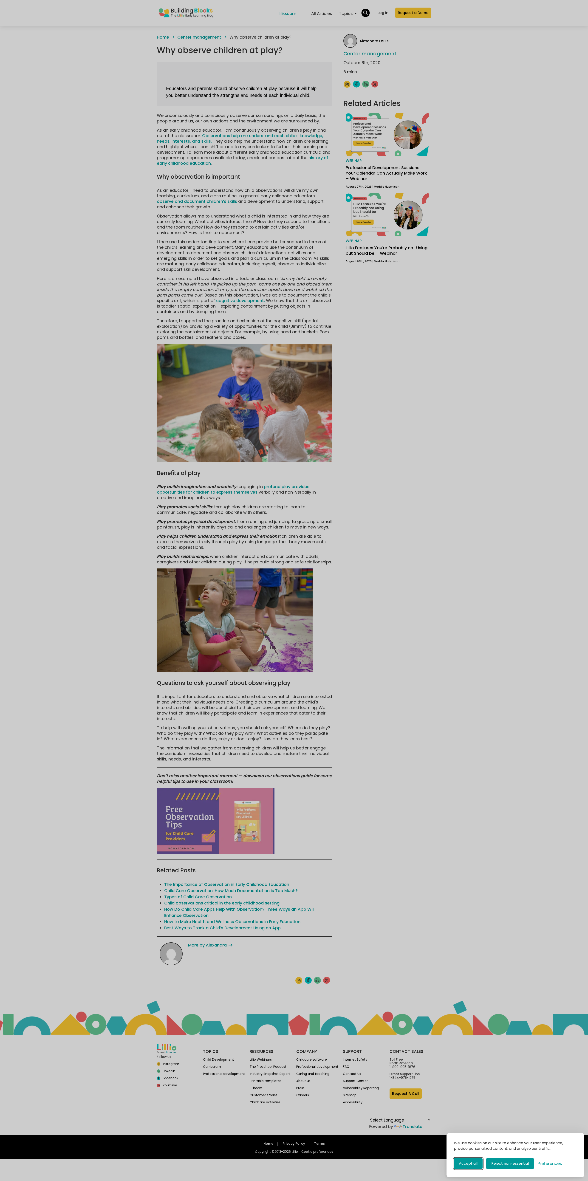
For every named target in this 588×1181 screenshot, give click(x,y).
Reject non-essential (510, 1163)
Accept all (468, 1163)
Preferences (549, 1163)
